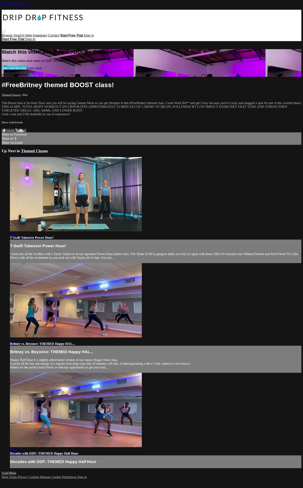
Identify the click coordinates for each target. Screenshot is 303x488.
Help (28, 35)
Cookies (34, 477)
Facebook (8, 130)
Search (19, 35)
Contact (53, 35)
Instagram (40, 35)
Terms (13, 477)
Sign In (30, 39)
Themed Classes (11, 94)
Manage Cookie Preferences (59, 477)
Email (22, 130)
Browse (8, 35)
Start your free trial (14, 68)
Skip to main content (15, 3)
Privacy (23, 477)
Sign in (89, 35)
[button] (3, 31)
